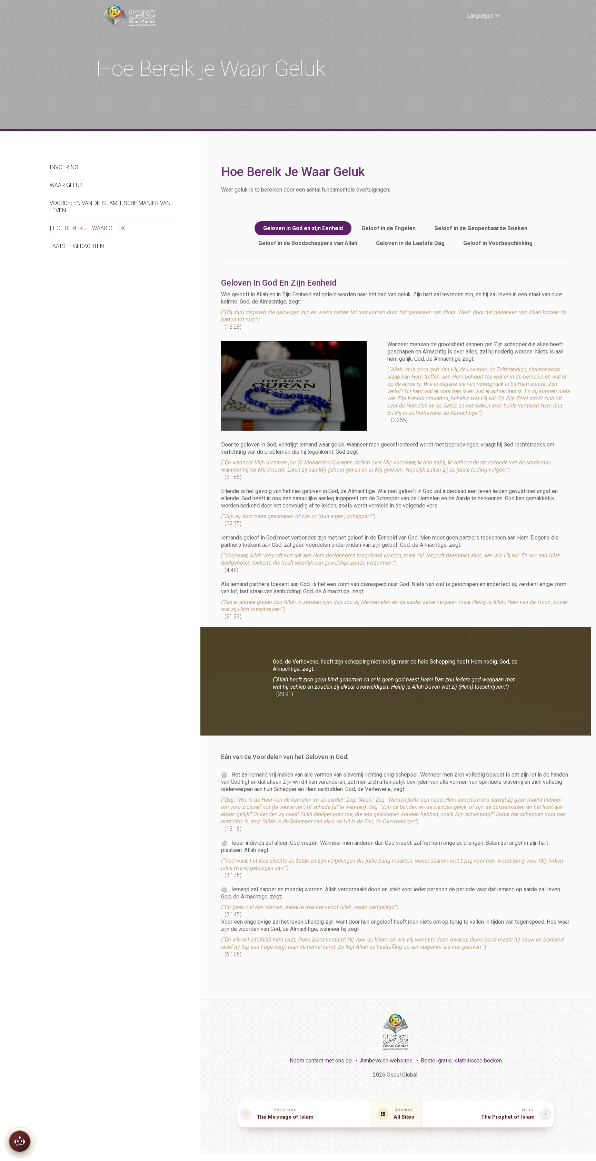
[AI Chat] (20, 1139)
